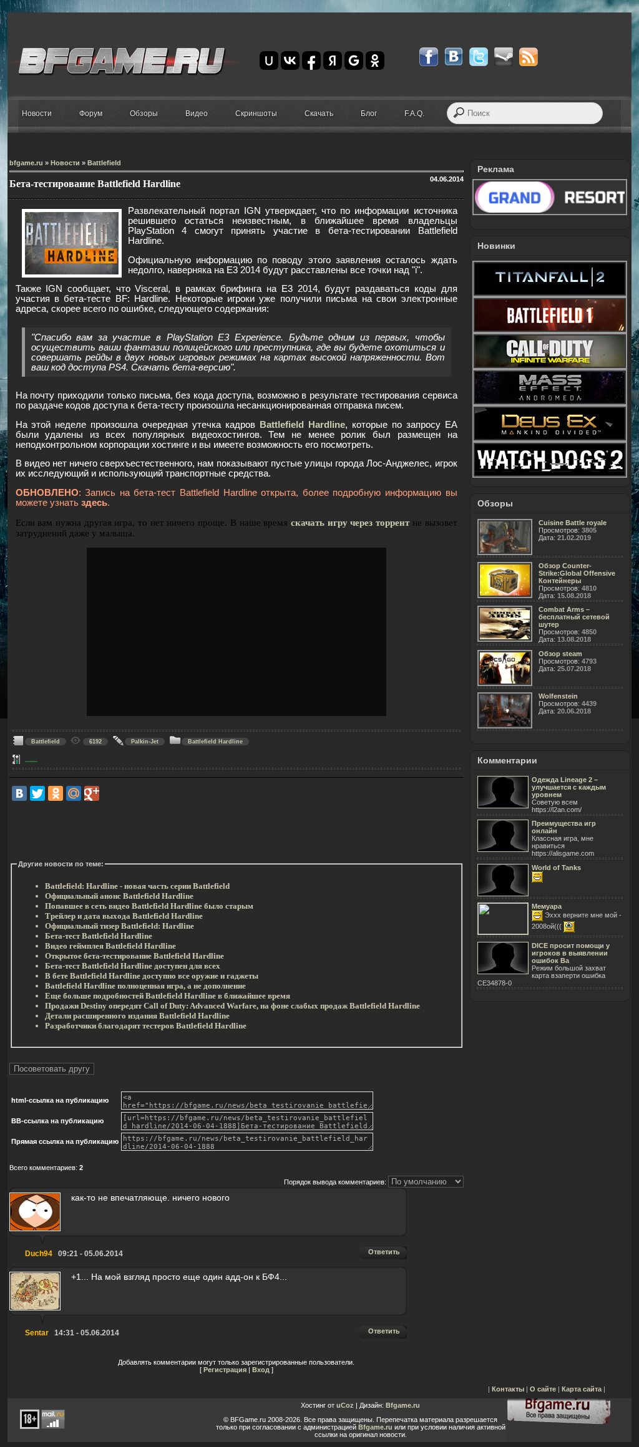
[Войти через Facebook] (311, 60)
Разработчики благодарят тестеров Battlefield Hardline (145, 1025)
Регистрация (224, 1369)
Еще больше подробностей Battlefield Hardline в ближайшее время (167, 995)
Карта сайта (582, 1389)
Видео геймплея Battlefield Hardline (110, 946)
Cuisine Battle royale (573, 522)
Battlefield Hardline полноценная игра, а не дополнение (145, 985)
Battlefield (104, 163)
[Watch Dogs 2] (549, 475)
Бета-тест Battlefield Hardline (98, 936)
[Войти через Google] (353, 60)
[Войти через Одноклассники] (375, 60)
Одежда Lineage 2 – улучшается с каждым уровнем (569, 787)
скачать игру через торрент (350, 523)
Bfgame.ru (403, 1405)
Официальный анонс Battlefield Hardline (119, 896)
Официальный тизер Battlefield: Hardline (119, 926)
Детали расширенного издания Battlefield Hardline (137, 1015)
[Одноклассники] (55, 793)
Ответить (384, 1252)
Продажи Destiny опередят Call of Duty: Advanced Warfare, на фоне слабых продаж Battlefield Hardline (232, 1005)
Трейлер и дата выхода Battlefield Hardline (124, 916)
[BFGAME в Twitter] (478, 56)
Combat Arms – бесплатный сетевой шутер (574, 617)
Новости (65, 163)
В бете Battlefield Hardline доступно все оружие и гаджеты (151, 975)
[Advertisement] (236, 831)
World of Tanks (556, 867)
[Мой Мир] (73, 793)
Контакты (508, 1389)
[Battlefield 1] (549, 330)
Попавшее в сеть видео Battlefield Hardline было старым (149, 906)
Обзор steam (560, 653)
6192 (95, 741)
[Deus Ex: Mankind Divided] (549, 439)
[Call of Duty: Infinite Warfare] (549, 366)
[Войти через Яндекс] (332, 60)
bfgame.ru (26, 163)
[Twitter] (37, 793)
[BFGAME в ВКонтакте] (453, 56)
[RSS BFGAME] (528, 56)
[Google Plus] (91, 793)
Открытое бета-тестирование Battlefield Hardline (134, 956)
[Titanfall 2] (549, 294)
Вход (261, 1369)
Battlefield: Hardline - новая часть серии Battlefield (137, 886)
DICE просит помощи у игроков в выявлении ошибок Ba (571, 953)
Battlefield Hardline (302, 425)
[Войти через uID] (269, 60)
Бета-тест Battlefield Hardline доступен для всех (132, 965)
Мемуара (547, 906)
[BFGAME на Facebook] (428, 56)
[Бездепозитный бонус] (549, 212)
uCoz (345, 1405)
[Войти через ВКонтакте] (290, 60)
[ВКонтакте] (19, 793)
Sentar (37, 1332)
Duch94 (38, 1253)
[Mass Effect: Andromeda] (549, 403)
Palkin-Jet (145, 741)
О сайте (543, 1389)
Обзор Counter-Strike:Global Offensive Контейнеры (577, 573)
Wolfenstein (558, 696)
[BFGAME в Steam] (503, 56)
